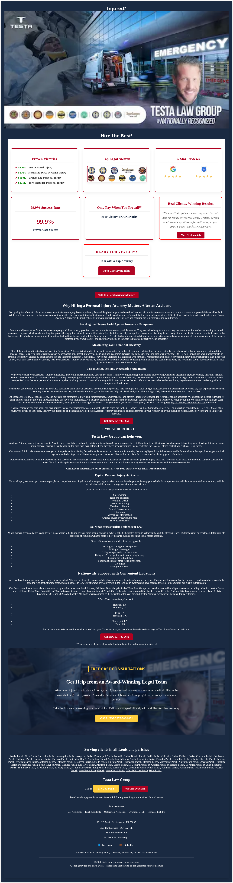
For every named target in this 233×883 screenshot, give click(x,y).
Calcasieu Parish (169, 756)
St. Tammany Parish (81, 767)
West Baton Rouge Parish (91, 770)
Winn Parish (155, 770)
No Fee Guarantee (85, 852)
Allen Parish (30, 756)
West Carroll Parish (115, 770)
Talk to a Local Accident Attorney (116, 295)
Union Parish (153, 767)
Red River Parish (86, 764)
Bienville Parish (122, 756)
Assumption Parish (65, 756)
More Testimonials (191, 235)
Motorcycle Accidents (115, 811)
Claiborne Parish (24, 759)
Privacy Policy (103, 852)
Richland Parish (104, 764)
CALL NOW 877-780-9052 (116, 718)
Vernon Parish (186, 767)
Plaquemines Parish (28, 764)
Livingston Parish (132, 762)
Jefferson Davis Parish (27, 762)
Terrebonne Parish (136, 767)
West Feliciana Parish (137, 770)
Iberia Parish (193, 759)
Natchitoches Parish (189, 762)
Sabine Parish (120, 764)
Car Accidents (75, 811)
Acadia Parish (16, 756)
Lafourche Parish (82, 762)
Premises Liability (156, 811)
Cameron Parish (204, 756)
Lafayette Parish (64, 762)
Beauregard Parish (103, 756)
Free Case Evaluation (116, 270)
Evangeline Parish (146, 759)
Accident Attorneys (19, 443)
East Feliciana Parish (125, 759)
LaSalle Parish (99, 762)
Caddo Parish (153, 756)
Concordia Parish (42, 759)
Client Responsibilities (146, 852)
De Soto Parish (59, 759)
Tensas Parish (119, 767)
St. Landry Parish (26, 767)
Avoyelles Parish (84, 756)
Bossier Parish (138, 756)
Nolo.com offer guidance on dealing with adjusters (33, 336)
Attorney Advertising (122, 852)
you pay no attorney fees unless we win (186, 402)
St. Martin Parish (44, 767)
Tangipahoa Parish (102, 767)
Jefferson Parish (47, 762)
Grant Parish (179, 759)
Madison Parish (150, 762)
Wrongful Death (137, 811)
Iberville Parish (207, 759)
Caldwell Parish (187, 756)
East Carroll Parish (104, 759)
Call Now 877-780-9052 (116, 421)
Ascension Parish (46, 756)
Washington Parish (204, 767)
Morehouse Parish (168, 762)
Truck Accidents (93, 811)
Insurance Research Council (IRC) (79, 356)
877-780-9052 (106, 788)
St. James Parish (193, 764)
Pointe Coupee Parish (50, 764)
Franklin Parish (164, 759)
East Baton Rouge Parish (81, 759)
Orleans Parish (207, 762)
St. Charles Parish (157, 764)
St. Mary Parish (62, 767)
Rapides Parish (69, 764)
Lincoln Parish (115, 762)
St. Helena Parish (175, 764)
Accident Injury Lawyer (151, 797)
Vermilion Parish (169, 767)
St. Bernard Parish (137, 764)
